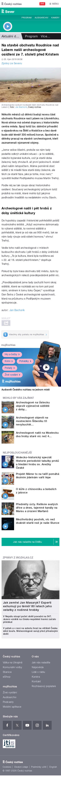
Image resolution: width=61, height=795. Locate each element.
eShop (6, 676)
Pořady (8, 367)
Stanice (7, 671)
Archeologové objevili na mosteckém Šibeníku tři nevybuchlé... (32, 421)
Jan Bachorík (21, 107)
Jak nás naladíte (41, 662)
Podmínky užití (38, 767)
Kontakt (36, 681)
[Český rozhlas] (12, 4)
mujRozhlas (8, 345)
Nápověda (38, 667)
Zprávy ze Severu (12, 63)
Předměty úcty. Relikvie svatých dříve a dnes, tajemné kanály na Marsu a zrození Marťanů (37, 508)
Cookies (7, 767)
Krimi (7, 361)
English (53, 767)
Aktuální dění (11, 36)
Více (45, 36)
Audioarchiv (41, 18)
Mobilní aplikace (12, 706)
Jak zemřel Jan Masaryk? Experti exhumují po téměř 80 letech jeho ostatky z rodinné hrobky (27, 606)
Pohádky (24, 361)
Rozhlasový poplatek (44, 686)
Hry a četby (11, 354)
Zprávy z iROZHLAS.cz (18, 557)
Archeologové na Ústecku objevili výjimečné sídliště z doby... (33, 406)
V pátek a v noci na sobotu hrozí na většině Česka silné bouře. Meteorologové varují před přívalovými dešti (30, 631)
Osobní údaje (21, 767)
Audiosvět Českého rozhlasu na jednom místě (26, 389)
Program (26, 18)
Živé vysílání (11, 374)
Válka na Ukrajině (12, 662)
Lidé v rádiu (38, 671)
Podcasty (8, 701)
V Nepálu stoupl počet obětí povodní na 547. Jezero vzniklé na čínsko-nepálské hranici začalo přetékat (29, 619)
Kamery (55, 18)
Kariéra (36, 676)
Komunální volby (12, 667)
